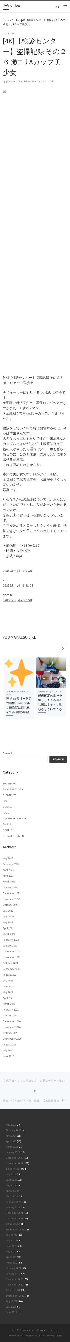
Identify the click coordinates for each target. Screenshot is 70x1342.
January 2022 (10, 945)
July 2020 (8, 1050)
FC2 (5, 801)
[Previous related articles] (54, 648)
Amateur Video (13, 789)
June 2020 (8, 1056)
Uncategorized (13, 836)
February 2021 (11, 1009)
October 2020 (10, 1033)
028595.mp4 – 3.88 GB (18, 585)
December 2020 (12, 1021)
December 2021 (12, 951)
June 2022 (8, 916)
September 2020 (12, 1038)
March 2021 (9, 1003)
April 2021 (8, 998)
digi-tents (10, 795)
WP (21, 1335)
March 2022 (9, 934)
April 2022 (8, 928)
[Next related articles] (63, 648)
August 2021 (9, 974)
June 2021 (8, 986)
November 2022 (12, 899)
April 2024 (8, 870)
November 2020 (12, 1027)
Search (8, 753)
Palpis (7, 824)
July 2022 (8, 910)
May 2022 (8, 922)
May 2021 (8, 992)
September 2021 (12, 969)
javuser (10, 81)
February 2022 (11, 939)
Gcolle (15, 20)
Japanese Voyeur (15, 818)
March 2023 (9, 881)
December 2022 (12, 893)
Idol (6, 812)
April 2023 (8, 875)
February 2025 (11, 864)
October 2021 (10, 963)
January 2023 (10, 887)
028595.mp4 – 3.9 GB (17, 570)
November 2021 (12, 957)
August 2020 (9, 1044)
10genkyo (9, 783)
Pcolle (7, 830)
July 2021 (8, 980)
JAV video (28, 1330)
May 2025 (8, 858)
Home (6, 20)
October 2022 (10, 904)
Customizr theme (53, 1335)
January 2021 (10, 1015)
